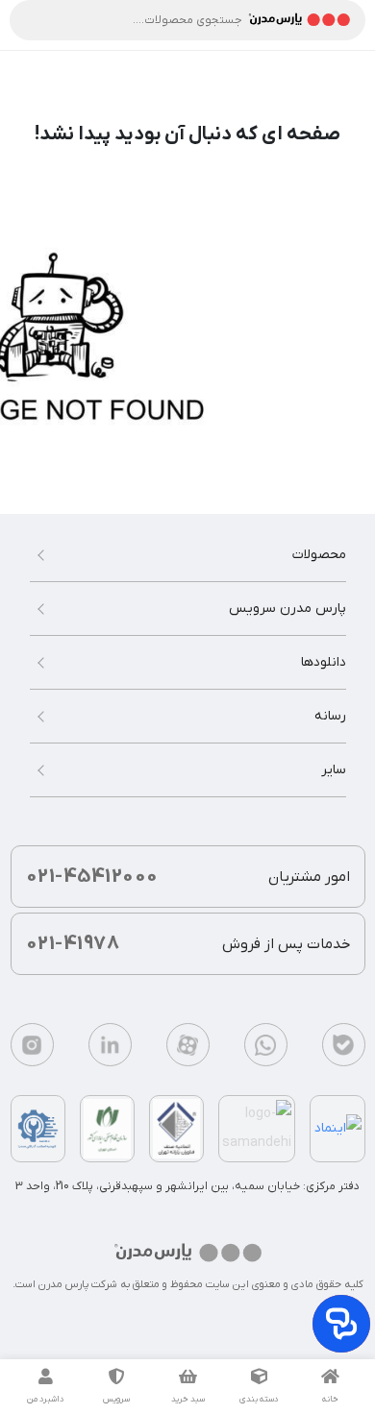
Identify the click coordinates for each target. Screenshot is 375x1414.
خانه (330, 1399)
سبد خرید (188, 1399)
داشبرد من (45, 1399)
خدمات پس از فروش (188, 944)
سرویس (116, 1399)
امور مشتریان (188, 877)
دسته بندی (259, 1399)
